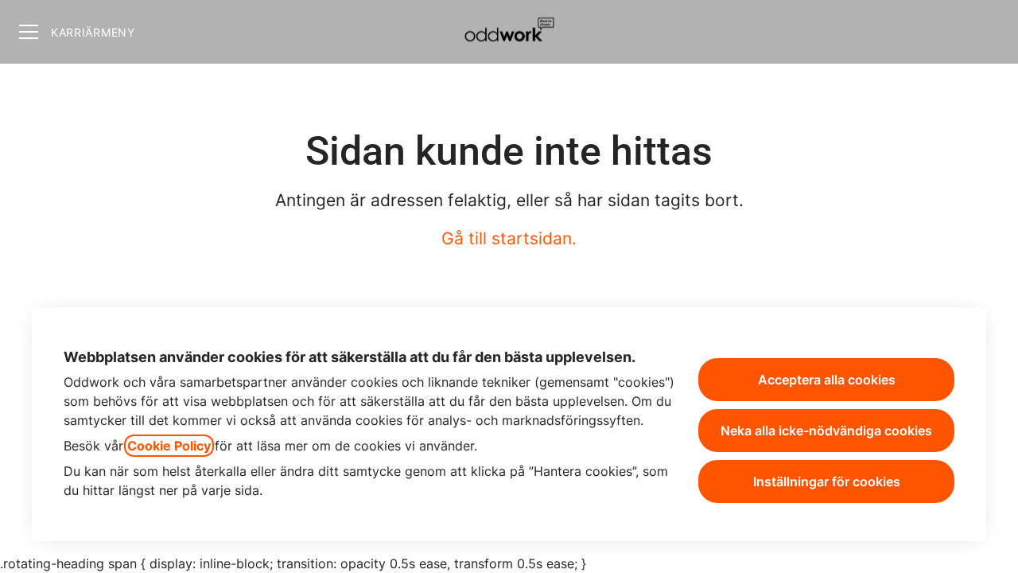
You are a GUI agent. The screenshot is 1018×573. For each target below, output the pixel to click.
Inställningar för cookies (826, 481)
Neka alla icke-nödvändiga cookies (826, 431)
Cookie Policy (169, 446)
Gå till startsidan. (509, 238)
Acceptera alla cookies (827, 380)
